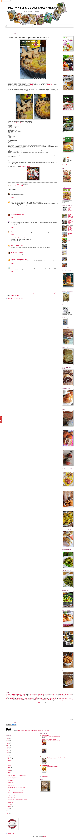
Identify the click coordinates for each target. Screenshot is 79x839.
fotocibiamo (28, 86)
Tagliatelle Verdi (11, 782)
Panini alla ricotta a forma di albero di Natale (70, 222)
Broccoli (61, 694)
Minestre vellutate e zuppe (62, 698)
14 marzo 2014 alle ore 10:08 (21, 200)
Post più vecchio (56, 293)
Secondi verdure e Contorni (67, 700)
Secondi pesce (57, 700)
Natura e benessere (9, 699)
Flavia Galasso (13, 259)
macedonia (31, 698)
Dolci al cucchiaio (22, 695)
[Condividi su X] (24, 184)
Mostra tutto (71, 773)
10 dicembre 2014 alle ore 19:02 (23, 267)
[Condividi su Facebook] (25, 184)
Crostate (16, 185)
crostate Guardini (16, 122)
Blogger (44, 836)
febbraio (9, 804)
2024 (8, 740)
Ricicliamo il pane (25, 700)
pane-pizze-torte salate (18, 699)
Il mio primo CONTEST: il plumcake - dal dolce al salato (70, 216)
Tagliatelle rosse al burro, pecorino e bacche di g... (17, 795)
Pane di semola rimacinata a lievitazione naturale (16, 787)
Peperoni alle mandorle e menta (52, 766)
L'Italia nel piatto (50, 697)
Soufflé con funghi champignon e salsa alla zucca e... (17, 790)
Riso (31, 700)
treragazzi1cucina (14, 267)
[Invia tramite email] (22, 184)
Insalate (44, 697)
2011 (8, 812)
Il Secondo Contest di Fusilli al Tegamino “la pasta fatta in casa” (70, 210)
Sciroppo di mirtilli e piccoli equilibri (49, 739)
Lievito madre (20, 698)
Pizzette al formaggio (69, 264)
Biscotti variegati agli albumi (13, 783)
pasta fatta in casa (29, 699)
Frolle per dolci (23, 185)
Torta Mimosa (10, 802)
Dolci (27, 25)
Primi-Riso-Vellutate (16, 25)
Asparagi (34, 694)
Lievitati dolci (12, 698)
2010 (8, 813)
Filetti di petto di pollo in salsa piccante (53, 740)
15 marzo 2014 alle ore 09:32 (18, 252)
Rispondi (12, 197)
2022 (8, 743)
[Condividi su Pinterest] (27, 184)
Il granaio (31, 697)
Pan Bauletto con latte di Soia (70, 258)
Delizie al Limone (69, 251)
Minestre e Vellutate (52, 698)
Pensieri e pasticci (45, 735)
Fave (52, 695)
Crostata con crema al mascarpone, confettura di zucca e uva (70, 228)
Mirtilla (12, 214)
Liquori (26, 698)
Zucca (43, 702)
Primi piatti (51, 699)
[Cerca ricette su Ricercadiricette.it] (44, 776)
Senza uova (10, 702)
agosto (9, 765)
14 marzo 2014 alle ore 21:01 (17, 245)
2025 (8, 738)
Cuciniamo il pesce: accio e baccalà (70, 239)
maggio (9, 770)
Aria (11, 252)
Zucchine (49, 702)
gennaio (9, 806)
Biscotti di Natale (55, 694)
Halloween (20, 697)
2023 (8, 742)
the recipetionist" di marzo (25, 166)
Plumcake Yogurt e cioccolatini (13, 777)
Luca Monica (13, 200)
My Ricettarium (14, 231)
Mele (46, 698)
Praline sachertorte (11, 797)
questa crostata (50, 84)
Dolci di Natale (39, 695)
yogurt (39, 702)
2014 (8, 757)
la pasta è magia (59, 697)
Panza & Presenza (45, 765)
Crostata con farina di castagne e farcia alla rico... (17, 792)
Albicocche (8, 694)
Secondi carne (49, 700)
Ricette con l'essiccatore (66, 699)
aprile (9, 772)
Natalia (69, 157)
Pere (36, 699)
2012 (8, 810)
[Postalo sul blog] (23, 184)
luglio (9, 767)
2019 (8, 748)
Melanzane (36, 698)
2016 (8, 753)
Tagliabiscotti (22, 122)
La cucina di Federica (46, 756)
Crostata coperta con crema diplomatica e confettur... (17, 799)
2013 (8, 808)
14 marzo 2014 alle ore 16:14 (20, 237)
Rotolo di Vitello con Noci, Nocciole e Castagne (16, 794)
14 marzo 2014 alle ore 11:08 (19, 214)
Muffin (70, 698)
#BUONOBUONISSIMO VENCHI (14, 800)
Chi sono (25, 27)
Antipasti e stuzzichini (18, 694)
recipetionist (30, 84)
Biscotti (30, 25)
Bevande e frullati (19, 27)
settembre (10, 763)
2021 (8, 745)
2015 (8, 755)
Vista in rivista (34, 702)
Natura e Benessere (10, 27)
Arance (30, 694)
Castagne (13, 185)
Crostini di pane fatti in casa (70, 233)
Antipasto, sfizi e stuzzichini (47, 25)
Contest (71, 694)
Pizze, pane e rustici (36, 25)
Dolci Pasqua (46, 695)
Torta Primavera (11, 785)
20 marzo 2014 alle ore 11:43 (22, 259)
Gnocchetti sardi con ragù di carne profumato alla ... (17, 775)
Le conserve (66, 697)
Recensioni (60, 699)
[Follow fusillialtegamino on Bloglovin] (11, 725)
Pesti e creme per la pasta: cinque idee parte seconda (51, 736)
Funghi (11, 697)
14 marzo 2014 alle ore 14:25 (22, 231)
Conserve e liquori (56, 25)
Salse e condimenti (41, 700)
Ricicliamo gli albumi (16, 700)
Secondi (22, 25)
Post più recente (10, 293)
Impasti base (37, 697)
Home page (9, 25)
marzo (9, 774)
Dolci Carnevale (31, 695)
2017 (8, 752)
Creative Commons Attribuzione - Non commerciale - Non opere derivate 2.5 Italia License (33, 730)
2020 (8, 747)
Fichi (55, 695)
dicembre (10, 758)
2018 (8, 750)
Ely (11, 245)
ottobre (9, 762)
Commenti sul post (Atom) (14, 295)
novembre (10, 760)
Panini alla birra (10, 780)
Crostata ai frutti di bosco (12, 778)
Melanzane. (41, 698)
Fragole (59, 695)
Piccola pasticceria (42, 699)
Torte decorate (27, 702)
